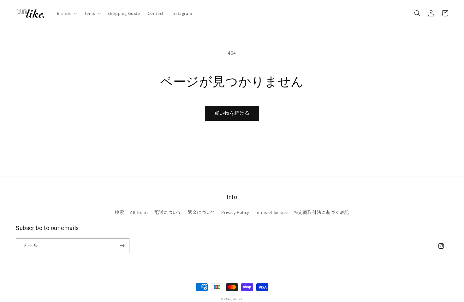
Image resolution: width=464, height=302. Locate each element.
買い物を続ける (232, 113)
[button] (66, 13)
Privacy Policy (235, 212)
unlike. (238, 299)
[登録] (122, 245)
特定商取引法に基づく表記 (321, 212)
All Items (139, 212)
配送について (168, 212)
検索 (119, 212)
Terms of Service (271, 212)
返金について (202, 212)
